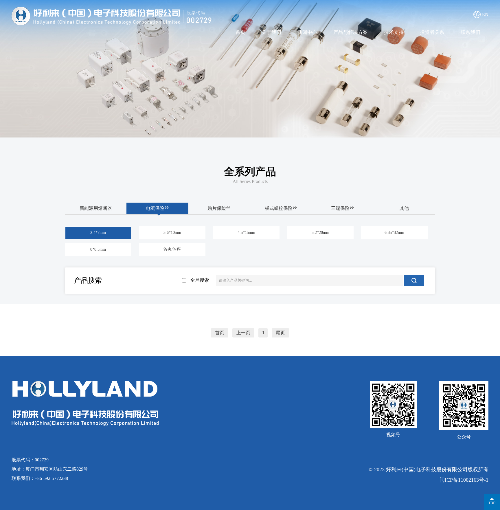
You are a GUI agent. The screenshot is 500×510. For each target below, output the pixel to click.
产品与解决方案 (350, 32)
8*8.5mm (98, 249)
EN (485, 14)
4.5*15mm (246, 232)
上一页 (243, 333)
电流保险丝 (157, 208)
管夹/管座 (172, 249)
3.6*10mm (172, 232)
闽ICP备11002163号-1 (464, 480)
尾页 (280, 333)
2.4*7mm (98, 232)
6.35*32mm (394, 232)
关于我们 (271, 32)
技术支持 (394, 32)
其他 (404, 208)
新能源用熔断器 (96, 208)
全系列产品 (250, 171)
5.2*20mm (320, 232)
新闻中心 (307, 32)
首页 (240, 32)
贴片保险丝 (219, 208)
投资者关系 (432, 32)
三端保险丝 (342, 208)
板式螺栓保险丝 (281, 208)
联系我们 (470, 32)
